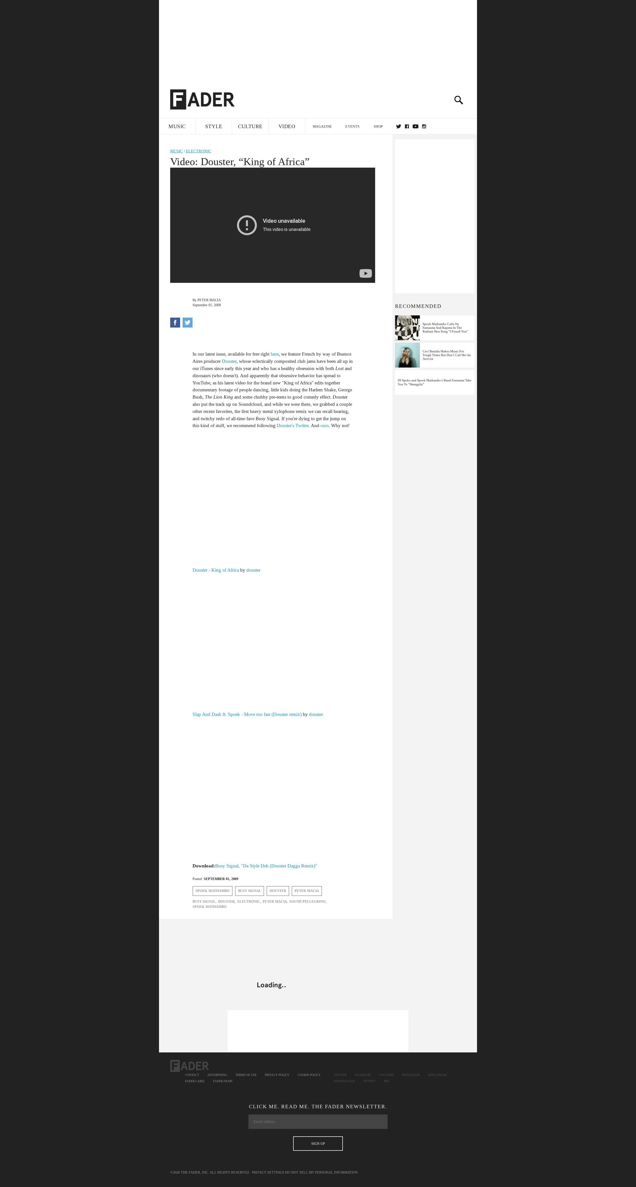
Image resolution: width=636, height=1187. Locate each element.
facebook (407, 126)
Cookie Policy (309, 1075)
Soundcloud (344, 1081)
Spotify (369, 1081)
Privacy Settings (268, 1172)
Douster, (227, 901)
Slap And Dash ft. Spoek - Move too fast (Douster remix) (248, 714)
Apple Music (437, 1075)
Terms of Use (246, 1075)
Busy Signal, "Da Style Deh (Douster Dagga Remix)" (266, 865)
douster (253, 570)
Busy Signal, (205, 901)
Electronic (198, 151)
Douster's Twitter (293, 425)
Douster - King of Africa (216, 570)
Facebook (363, 1075)
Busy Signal (249, 891)
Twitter (398, 126)
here (275, 354)
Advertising (217, 1075)
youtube (415, 126)
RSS (386, 1081)
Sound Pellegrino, (307, 901)
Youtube (386, 1075)
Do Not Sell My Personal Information (321, 1172)
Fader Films (223, 1081)
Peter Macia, (275, 901)
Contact (192, 1075)
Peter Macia (209, 300)
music (176, 151)
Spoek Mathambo (213, 891)
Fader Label (195, 1081)
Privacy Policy (277, 1075)
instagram (424, 126)
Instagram (411, 1075)
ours (324, 425)
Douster (229, 361)
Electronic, (249, 901)
